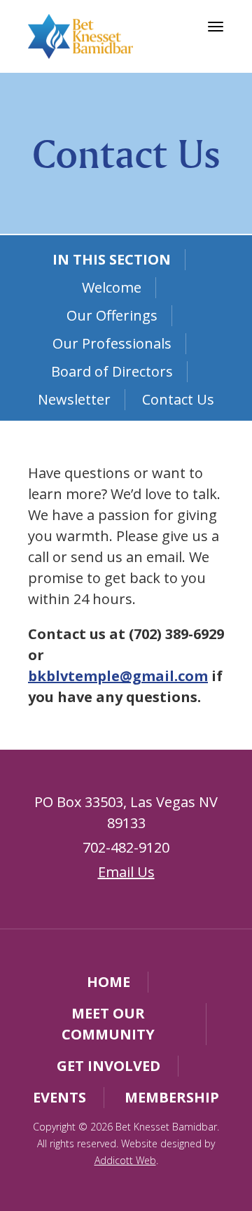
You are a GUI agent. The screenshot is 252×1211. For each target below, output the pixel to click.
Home (108, 981)
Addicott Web (125, 1160)
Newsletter (74, 399)
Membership (172, 1097)
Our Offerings (112, 315)
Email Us (126, 871)
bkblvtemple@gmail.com (118, 675)
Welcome (111, 287)
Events (59, 1097)
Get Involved (108, 1065)
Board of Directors (112, 371)
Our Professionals (112, 343)
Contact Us (178, 399)
